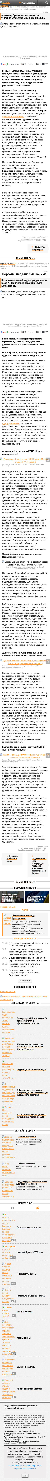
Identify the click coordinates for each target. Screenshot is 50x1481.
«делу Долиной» (10, 423)
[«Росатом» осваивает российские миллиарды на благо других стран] (8, 1367)
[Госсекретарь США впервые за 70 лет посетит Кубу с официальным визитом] (8, 1021)
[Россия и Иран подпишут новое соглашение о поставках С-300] (8, 1116)
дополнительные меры (13, 116)
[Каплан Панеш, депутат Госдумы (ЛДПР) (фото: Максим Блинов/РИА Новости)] (25, 756)
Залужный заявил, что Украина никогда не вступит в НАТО (36, 898)
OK (25, 1476)
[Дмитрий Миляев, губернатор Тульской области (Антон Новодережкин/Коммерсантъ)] (25, 662)
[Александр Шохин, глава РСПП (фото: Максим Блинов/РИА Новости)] (25, 460)
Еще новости (25, 980)
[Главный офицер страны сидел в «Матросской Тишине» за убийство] (8, 1389)
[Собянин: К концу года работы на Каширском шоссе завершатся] (8, 1189)
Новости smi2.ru (7, 907)
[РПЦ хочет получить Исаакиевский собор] (8, 1169)
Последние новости (25, 938)
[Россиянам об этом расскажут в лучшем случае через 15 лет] (8, 1070)
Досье (25, 910)
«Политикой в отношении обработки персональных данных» (25, 1467)
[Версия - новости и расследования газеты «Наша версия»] (8, 4)
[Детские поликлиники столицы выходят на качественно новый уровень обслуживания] (8, 1147)
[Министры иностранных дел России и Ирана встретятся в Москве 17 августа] (8, 1047)
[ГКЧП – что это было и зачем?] (8, 1312)
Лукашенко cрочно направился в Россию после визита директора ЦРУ (10, 897)
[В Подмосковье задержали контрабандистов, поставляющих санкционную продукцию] (8, 1092)
